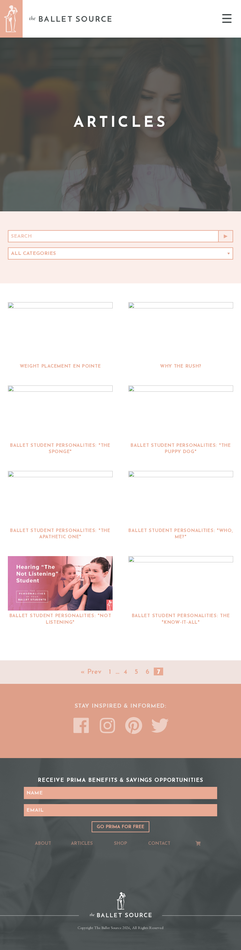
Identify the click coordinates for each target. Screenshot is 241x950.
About (43, 843)
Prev (94, 672)
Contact (159, 843)
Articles (82, 843)
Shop (120, 843)
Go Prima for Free (120, 827)
